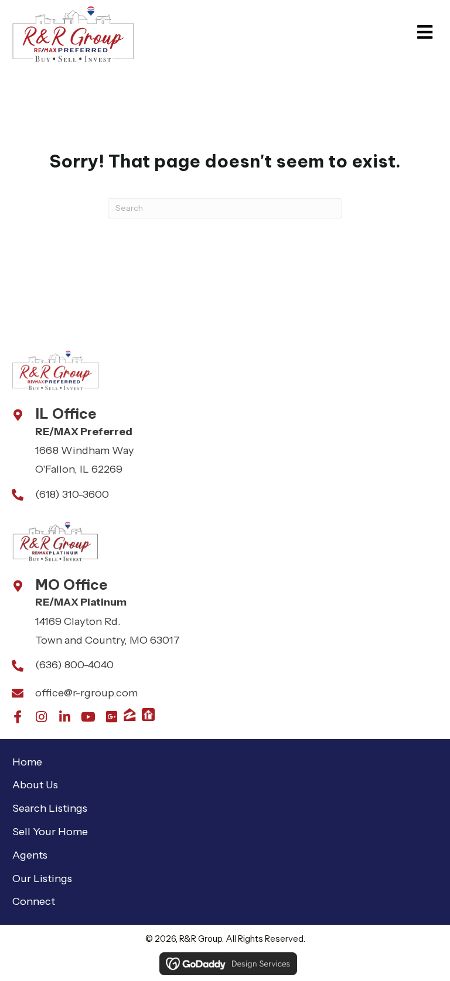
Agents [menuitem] (29, 855)
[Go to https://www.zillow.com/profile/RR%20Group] (129, 714)
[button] (17, 717)
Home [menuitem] (27, 762)
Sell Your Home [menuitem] (50, 831)
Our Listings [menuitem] (42, 878)
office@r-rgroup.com (86, 692)
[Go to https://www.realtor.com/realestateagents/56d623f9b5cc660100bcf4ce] (148, 714)
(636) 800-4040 (74, 664)
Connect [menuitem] (33, 901)
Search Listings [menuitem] (49, 808)
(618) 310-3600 (72, 494)
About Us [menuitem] (35, 784)
